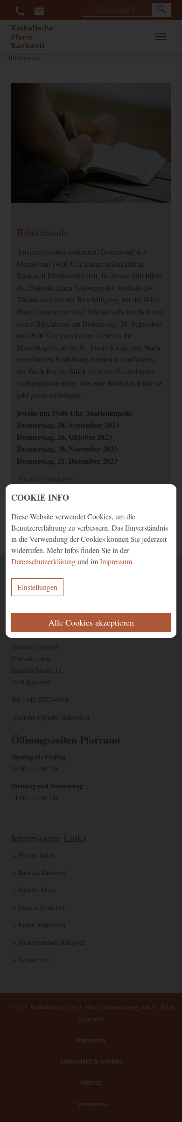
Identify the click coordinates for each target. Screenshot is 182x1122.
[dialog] (91, 561)
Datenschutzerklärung (43, 561)
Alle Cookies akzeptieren (91, 622)
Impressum (116, 561)
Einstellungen (37, 587)
